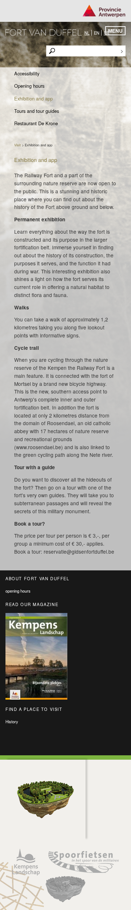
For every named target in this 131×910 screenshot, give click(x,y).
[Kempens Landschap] (26, 861)
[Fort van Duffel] (65, 889)
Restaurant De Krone (36, 123)
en (96, 33)
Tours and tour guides (36, 110)
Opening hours (29, 85)
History (11, 721)
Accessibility (26, 73)
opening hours (18, 591)
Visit (17, 144)
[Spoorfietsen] (83, 862)
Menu (115, 30)
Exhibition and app (33, 98)
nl (87, 33)
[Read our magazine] (65, 656)
